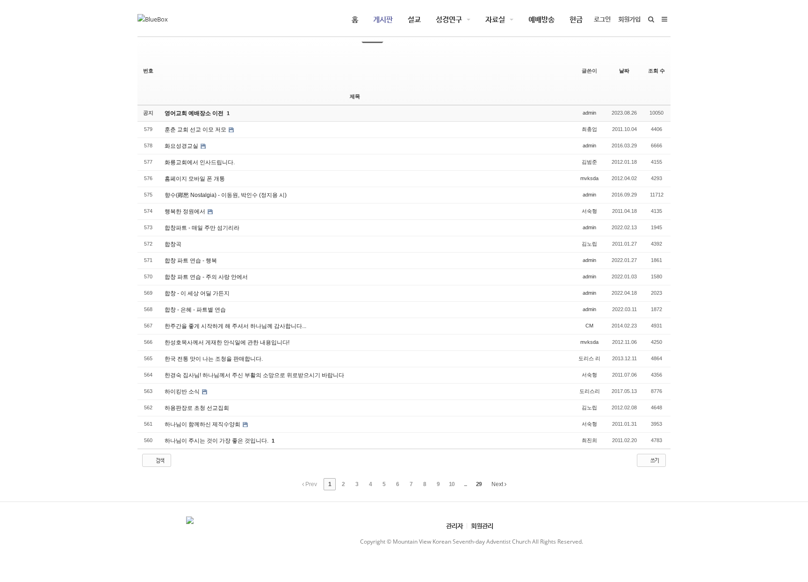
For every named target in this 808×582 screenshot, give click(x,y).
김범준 (589, 162)
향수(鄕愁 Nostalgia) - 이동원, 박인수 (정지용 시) (226, 195)
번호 (148, 70)
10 (451, 484)
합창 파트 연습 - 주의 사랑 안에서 (206, 277)
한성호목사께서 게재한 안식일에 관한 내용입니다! (227, 342)
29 (479, 484)
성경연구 (449, 19)
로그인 (602, 19)
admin (589, 113)
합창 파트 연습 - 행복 (191, 260)
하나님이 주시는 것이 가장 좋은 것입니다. (217, 440)
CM (589, 325)
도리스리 (589, 391)
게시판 (383, 19)
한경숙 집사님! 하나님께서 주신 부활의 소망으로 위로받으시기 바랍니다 (254, 375)
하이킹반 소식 (183, 391)
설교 (414, 19)
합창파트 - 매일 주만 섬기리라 (202, 228)
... (465, 484)
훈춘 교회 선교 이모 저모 (196, 129)
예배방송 (541, 19)
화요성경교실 (182, 146)
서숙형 (589, 211)
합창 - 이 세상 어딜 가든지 (197, 293)
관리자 (454, 525)
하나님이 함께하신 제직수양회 (203, 424)
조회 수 (656, 70)
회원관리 (482, 525)
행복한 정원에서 (186, 211)
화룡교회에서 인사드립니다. (200, 162)
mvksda (589, 178)
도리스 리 (589, 358)
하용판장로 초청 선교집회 (197, 408)
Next (498, 484)
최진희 (589, 440)
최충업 (589, 129)
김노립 (589, 244)
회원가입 (629, 19)
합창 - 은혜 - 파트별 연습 (195, 309)
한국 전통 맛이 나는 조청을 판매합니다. (214, 359)
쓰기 (654, 460)
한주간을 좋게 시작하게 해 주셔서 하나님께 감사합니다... (235, 326)
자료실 (495, 19)
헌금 (576, 19)
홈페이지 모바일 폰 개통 (195, 178)
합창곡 (173, 244)
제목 (355, 96)
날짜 (624, 70)
